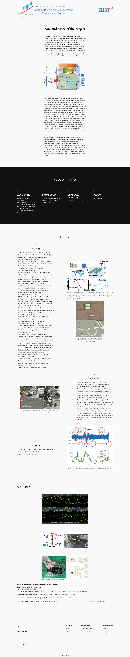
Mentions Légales (65, 655)
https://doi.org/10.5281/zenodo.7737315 (28, 454)
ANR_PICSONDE (22, 631)
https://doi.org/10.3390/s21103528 (28, 259)
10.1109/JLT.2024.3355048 (26, 314)
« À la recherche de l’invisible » (63, 598)
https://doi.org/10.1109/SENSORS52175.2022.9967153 (93, 395)
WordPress (25, 644)
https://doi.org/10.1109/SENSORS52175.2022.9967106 (93, 409)
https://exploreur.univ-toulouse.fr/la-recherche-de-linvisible (57, 594)
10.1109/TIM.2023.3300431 (30, 305)
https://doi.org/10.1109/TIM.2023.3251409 (31, 283)
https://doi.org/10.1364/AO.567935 (39, 343)
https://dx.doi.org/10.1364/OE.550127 (29, 323)
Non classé (102, 601)
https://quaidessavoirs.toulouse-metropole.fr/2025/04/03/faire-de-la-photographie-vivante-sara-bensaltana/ (54, 591)
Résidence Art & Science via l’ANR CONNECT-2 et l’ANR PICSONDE (38, 601)
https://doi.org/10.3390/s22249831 (28, 270)
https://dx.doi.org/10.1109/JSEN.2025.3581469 (32, 334)
